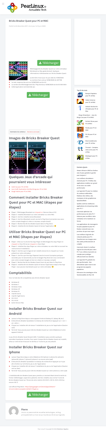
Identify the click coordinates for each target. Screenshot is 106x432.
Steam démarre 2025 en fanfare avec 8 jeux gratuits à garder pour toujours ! (87, 173)
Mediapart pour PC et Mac (91, 157)
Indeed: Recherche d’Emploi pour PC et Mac (91, 109)
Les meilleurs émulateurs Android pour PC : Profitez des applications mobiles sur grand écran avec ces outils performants (87, 183)
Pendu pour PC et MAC (90, 129)
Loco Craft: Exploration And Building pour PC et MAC (29, 189)
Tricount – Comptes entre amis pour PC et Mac (91, 150)
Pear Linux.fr (41, 429)
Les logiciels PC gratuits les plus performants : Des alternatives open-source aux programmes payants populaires (86, 264)
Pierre (24, 409)
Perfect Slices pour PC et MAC (91, 122)
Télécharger (50, 63)
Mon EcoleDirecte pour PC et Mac (91, 142)
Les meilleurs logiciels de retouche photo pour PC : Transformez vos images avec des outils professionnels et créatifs (86, 239)
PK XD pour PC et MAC (90, 136)
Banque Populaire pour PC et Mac (91, 95)
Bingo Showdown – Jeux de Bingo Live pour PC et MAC (87, 116)
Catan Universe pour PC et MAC (90, 101)
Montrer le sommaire (33, 132)
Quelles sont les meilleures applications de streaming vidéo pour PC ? (87, 206)
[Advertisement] (87, 52)
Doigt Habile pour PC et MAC (21, 191)
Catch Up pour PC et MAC (19, 187)
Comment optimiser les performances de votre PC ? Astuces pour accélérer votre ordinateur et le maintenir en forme (86, 216)
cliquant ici (39, 212)
